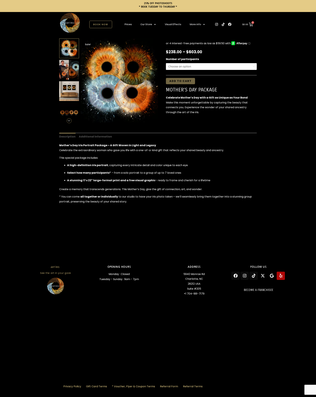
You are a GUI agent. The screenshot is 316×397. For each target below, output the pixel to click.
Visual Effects (173, 24)
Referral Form (169, 386)
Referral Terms (193, 386)
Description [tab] (67, 136)
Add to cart (180, 81)
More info (195, 24)
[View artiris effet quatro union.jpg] (69, 48)
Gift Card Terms (96, 386)
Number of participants (182, 59)
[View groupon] (69, 69)
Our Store (146, 24)
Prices (128, 24)
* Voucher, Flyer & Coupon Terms (133, 386)
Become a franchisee (258, 290)
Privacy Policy (72, 386)
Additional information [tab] (95, 136)
